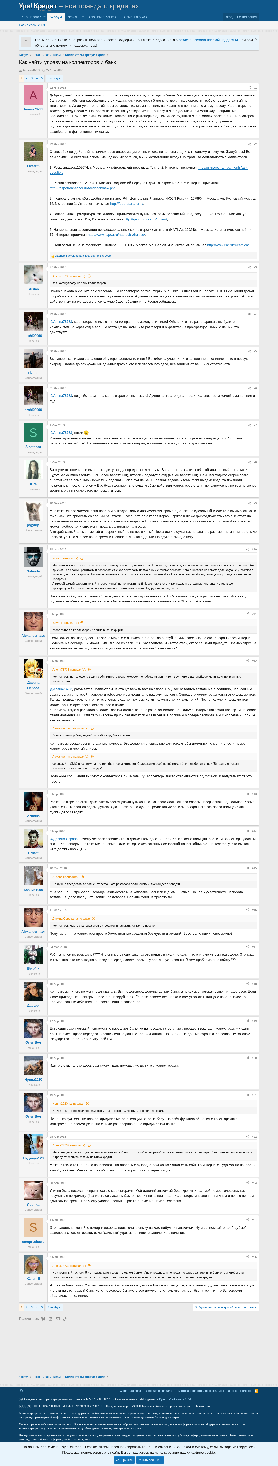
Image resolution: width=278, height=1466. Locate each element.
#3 (255, 267)
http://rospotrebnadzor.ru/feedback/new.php (82, 188)
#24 (254, 1219)
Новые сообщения (32, 25)
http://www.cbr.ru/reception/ (228, 245)
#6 (255, 388)
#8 (255, 462)
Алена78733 (31, 70)
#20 (254, 1058)
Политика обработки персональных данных (206, 1390)
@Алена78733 (61, 322)
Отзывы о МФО (134, 17)
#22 (254, 1136)
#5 (255, 351)
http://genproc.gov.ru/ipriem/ (145, 219)
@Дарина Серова (64, 839)
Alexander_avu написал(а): (70, 728)
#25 (254, 1256)
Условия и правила (159, 1390)
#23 (254, 1182)
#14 (254, 831)
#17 (254, 947)
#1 (255, 87)
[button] (44, 17)
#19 (254, 1021)
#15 (254, 868)
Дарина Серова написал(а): (71, 918)
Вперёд (52, 78)
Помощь (246, 1390)
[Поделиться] (249, 87)
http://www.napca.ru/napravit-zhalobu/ (116, 235)
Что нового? (31, 17)
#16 (254, 910)
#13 (254, 794)
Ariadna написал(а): (65, 877)
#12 (254, 660)
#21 (254, 1095)
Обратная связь (131, 1390)
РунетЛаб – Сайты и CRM (175, 1399)
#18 (254, 984)
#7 (255, 425)
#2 (255, 144)
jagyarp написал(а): (65, 558)
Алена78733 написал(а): (69, 276)
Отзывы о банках (102, 17)
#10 (254, 549)
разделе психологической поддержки (208, 40)
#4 (255, 314)
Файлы (73, 17)
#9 (255, 503)
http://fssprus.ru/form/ (126, 204)
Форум (56, 17)
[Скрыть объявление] (255, 39)
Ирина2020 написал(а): (68, 1103)
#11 (254, 614)
